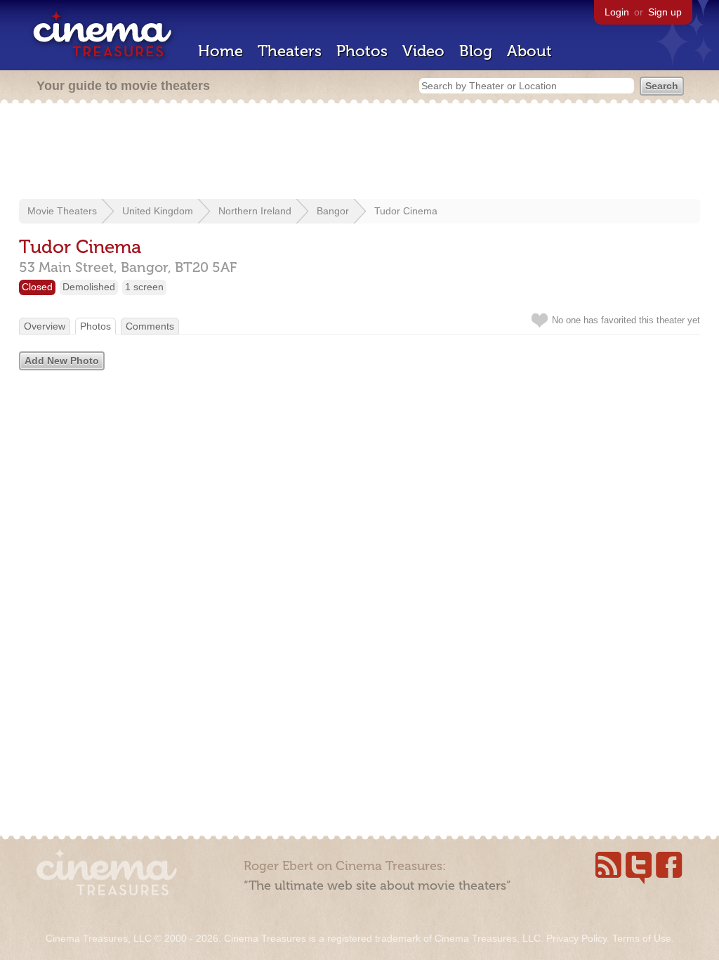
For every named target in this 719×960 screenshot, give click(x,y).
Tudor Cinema (405, 210)
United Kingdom (157, 210)
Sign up (665, 12)
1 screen (144, 286)
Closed (37, 286)
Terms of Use (641, 938)
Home (220, 50)
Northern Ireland (254, 210)
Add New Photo (62, 360)
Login (617, 12)
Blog (475, 50)
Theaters (290, 50)
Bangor (333, 210)
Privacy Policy (576, 938)
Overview (44, 326)
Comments (150, 326)
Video (423, 50)
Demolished (88, 286)
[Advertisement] (359, 152)
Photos (362, 50)
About (529, 50)
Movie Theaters (62, 210)
